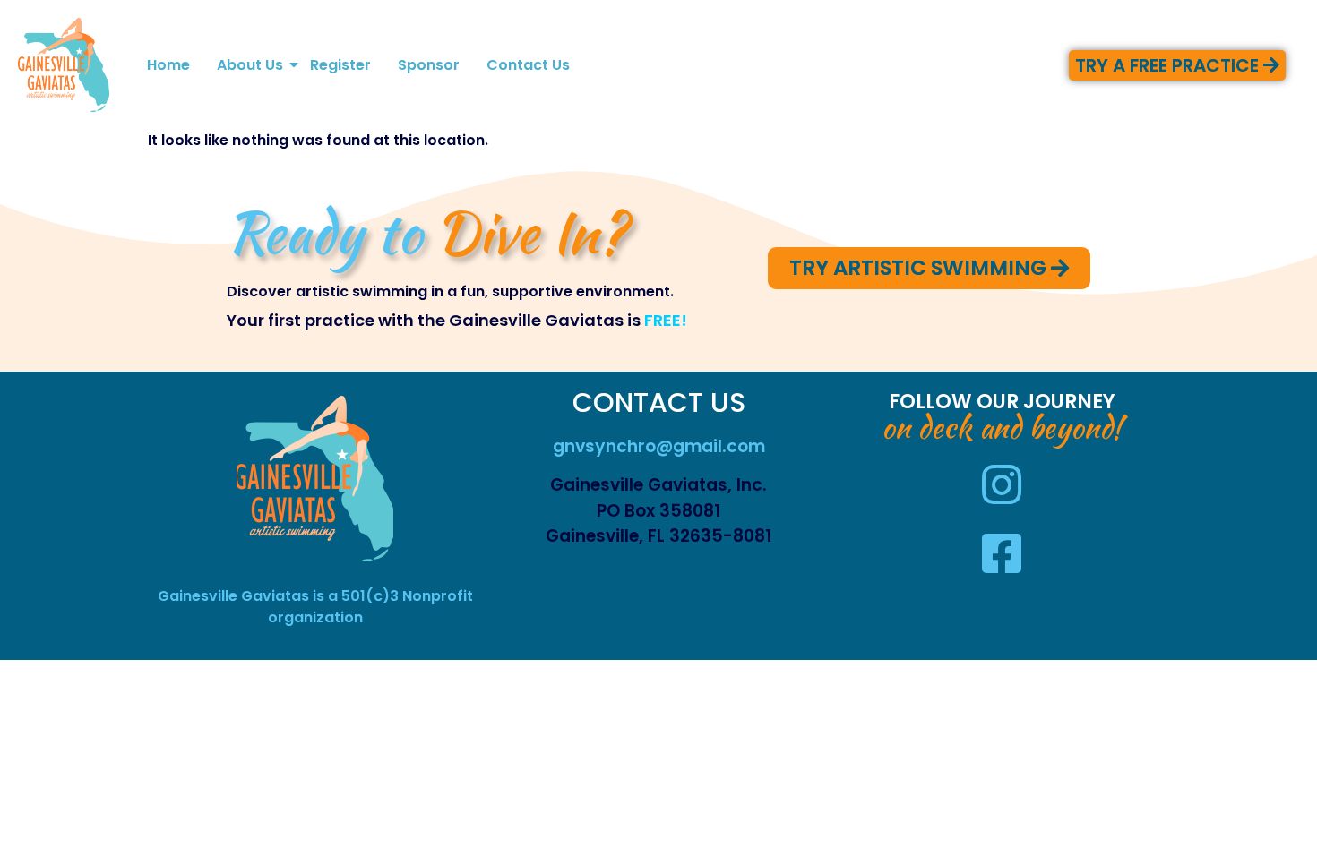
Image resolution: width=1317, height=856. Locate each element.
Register (340, 65)
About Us (250, 65)
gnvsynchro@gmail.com (659, 446)
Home (168, 65)
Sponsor (429, 65)
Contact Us (528, 65)
